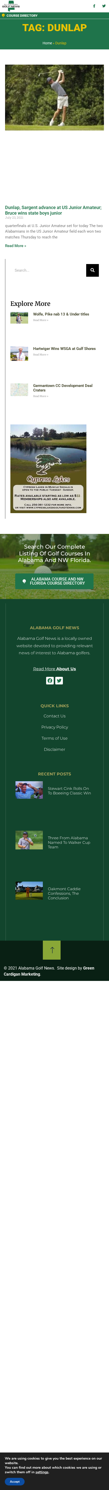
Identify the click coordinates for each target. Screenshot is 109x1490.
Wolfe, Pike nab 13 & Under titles (61, 314)
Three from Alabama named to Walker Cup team (69, 842)
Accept (15, 1482)
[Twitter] (59, 680)
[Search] (92, 270)
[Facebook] (50, 680)
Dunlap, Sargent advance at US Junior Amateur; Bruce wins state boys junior (53, 210)
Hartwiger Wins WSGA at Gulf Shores (64, 348)
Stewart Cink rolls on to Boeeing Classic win (69, 790)
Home (47, 43)
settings (41, 1472)
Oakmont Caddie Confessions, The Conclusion (64, 893)
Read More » (15, 246)
